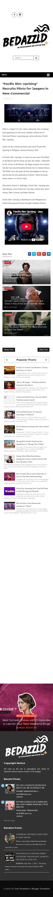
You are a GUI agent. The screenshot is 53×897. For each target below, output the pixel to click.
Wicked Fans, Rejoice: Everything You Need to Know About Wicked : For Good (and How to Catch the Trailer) (25, 327)
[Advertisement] (26, 543)
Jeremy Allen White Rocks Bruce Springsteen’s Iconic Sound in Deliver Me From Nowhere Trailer (23, 275)
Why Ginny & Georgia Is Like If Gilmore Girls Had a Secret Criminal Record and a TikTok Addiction (32, 804)
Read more (27, 794)
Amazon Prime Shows (27, 716)
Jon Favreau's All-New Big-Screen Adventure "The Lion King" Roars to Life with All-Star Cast (32, 857)
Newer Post (8, 350)
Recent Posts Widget (9, 820)
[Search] (36, 58)
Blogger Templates (41, 888)
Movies (9, 99)
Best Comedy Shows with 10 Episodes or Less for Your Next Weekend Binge (27, 722)
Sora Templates (22, 888)
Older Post (43, 350)
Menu (4, 75)
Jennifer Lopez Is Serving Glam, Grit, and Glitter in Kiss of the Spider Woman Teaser (24, 302)
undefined (19, 797)
